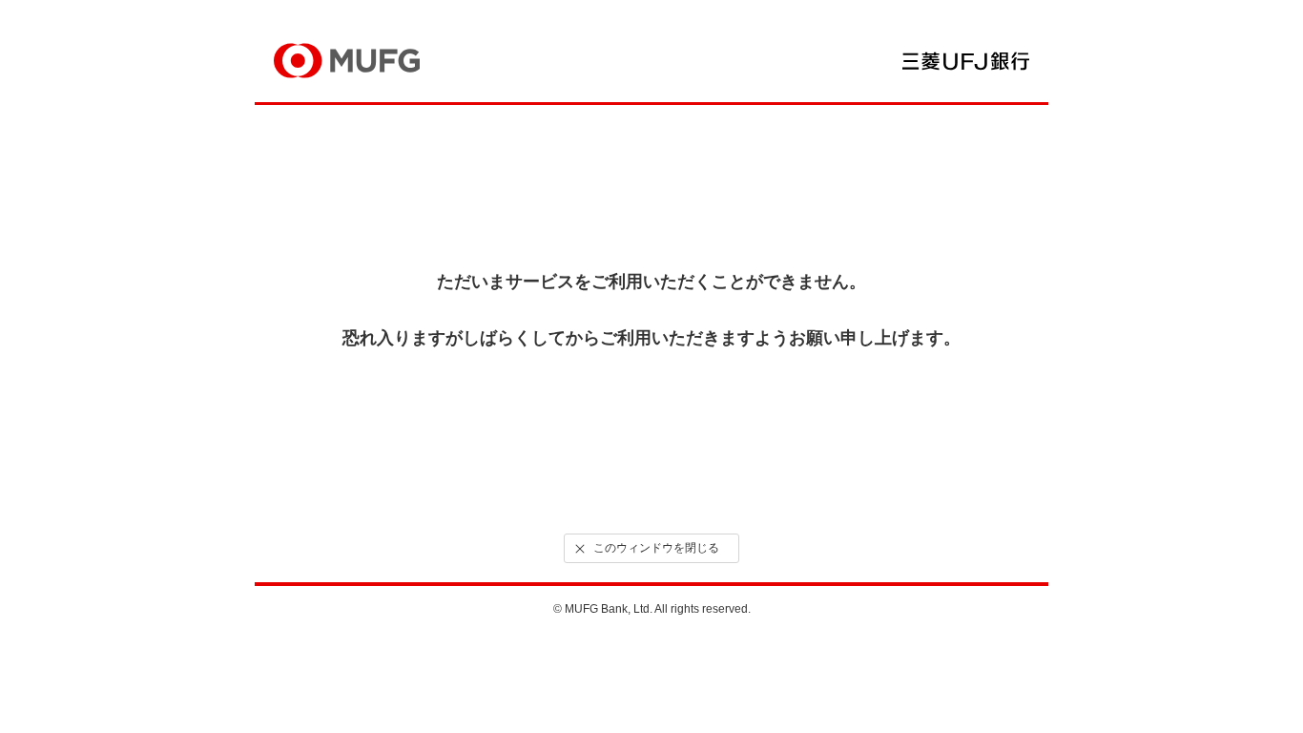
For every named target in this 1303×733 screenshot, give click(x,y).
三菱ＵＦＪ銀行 (965, 61)
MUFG (347, 60)
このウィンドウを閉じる (656, 548)
